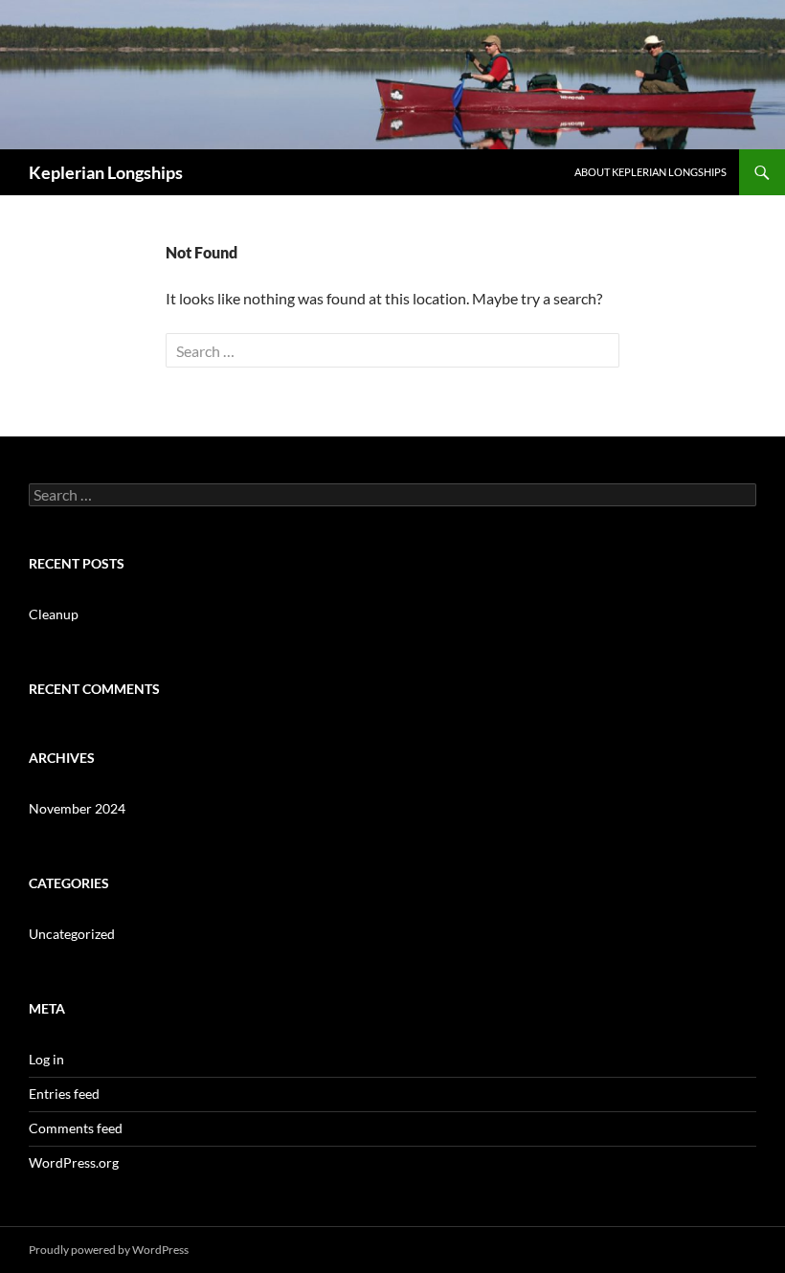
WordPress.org (74, 1162)
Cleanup (53, 614)
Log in (46, 1059)
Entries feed (64, 1093)
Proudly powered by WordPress (109, 1249)
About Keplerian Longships (650, 172)
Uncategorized (72, 934)
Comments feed (76, 1128)
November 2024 (77, 808)
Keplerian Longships (106, 172)
